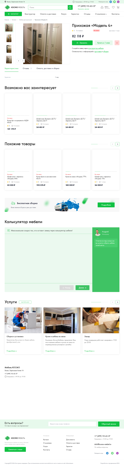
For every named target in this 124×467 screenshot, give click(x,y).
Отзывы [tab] (27, 68)
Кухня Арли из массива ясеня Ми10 (46, 178)
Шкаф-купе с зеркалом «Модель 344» (15, 178)
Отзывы (87, 14)
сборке (105, 51)
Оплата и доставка (48, 14)
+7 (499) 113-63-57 (87, 6)
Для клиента (70, 439)
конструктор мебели (96, 48)
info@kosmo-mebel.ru (102, 444)
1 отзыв (103, 182)
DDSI (118, 463)
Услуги (63, 14)
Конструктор (30, 14)
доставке (98, 51)
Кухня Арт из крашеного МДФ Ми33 (17, 122)
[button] (18, 61)
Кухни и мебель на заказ (55, 336)
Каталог (46, 439)
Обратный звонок (109, 424)
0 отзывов (79, 31)
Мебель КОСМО (12, 367)
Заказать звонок (83, 9)
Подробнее (106, 205)
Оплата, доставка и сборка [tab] (48, 68)
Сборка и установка (15, 336)
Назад (67, 287)
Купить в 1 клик (103, 43)
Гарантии (75, 14)
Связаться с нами (15, 449)
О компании (100, 14)
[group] (42, 43)
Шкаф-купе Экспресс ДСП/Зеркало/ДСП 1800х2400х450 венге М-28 (105, 120)
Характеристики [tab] (11, 68)
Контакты (115, 14)
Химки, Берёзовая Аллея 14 (16, 2)
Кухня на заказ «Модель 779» (75, 177)
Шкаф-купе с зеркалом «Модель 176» (103, 178)
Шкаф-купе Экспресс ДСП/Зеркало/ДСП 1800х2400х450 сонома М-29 (76, 120)
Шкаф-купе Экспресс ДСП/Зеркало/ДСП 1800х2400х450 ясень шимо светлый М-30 (46, 120)
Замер (87, 336)
